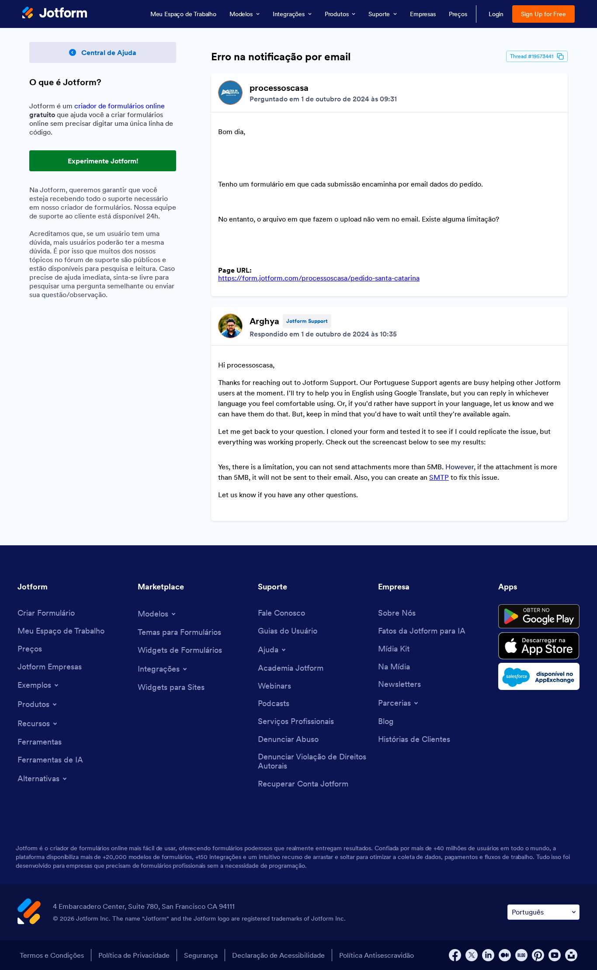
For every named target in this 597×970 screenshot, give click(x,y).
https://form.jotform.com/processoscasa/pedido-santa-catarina (319, 278)
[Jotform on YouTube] (554, 955)
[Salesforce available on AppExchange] (539, 676)
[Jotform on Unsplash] (571, 955)
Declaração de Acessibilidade (278, 955)
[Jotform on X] (471, 955)
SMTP (439, 477)
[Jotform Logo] (54, 13)
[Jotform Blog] (521, 955)
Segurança (201, 955)
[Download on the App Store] (539, 645)
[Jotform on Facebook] (455, 955)
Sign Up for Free (543, 14)
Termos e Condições (52, 955)
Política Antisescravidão (376, 955)
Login (496, 14)
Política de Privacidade (134, 955)
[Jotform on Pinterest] (538, 955)
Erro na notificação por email (281, 57)
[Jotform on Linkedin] (488, 955)
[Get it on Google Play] (539, 616)
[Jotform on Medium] (505, 955)
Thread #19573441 (531, 56)
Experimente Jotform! (103, 160)
